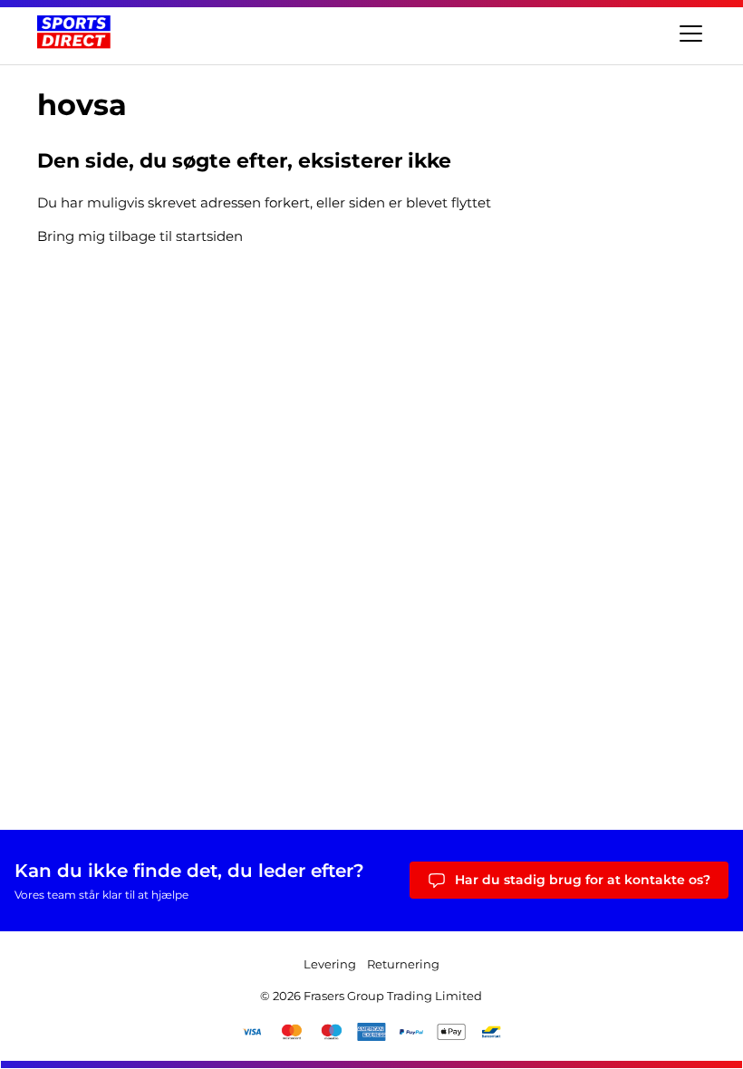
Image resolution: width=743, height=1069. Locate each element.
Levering (330, 964)
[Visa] (251, 1031)
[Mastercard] (291, 1031)
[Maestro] (331, 1031)
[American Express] (371, 1031)
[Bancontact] (491, 1031)
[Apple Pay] (451, 1031)
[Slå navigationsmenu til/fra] (688, 32)
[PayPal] (411, 1031)
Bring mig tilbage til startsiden (140, 236)
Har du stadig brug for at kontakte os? (582, 880)
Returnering (403, 964)
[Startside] (74, 32)
